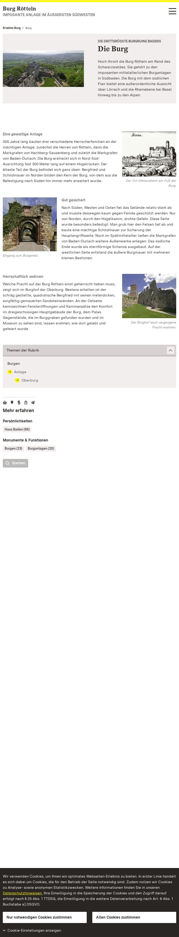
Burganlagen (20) (41, 448)
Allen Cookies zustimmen (118, 917)
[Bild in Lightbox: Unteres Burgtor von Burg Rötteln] (30, 224)
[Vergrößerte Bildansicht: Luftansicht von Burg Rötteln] (43, 68)
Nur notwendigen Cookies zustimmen (39, 917)
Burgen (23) (13, 448)
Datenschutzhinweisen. (23, 893)
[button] (89, 350)
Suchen (18, 463)
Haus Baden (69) (17, 429)
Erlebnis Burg (12, 28)
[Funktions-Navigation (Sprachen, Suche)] (172, 11)
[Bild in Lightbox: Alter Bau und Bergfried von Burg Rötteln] (149, 296)
